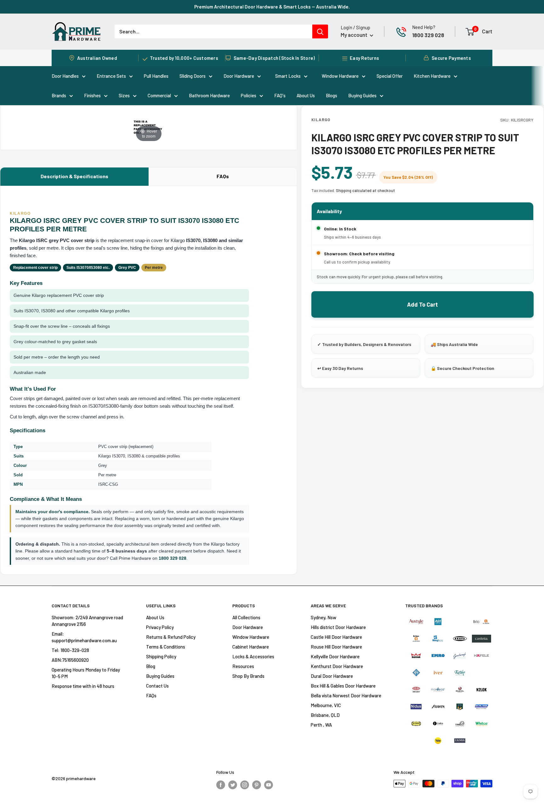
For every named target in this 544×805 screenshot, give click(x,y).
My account (354, 34)
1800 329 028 (428, 35)
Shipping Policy (161, 656)
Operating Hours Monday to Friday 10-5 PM (86, 673)
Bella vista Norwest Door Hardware (346, 695)
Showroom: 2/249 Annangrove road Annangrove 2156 (87, 621)
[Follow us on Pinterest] (256, 784)
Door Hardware (239, 76)
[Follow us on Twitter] (232, 784)
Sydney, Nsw (323, 617)
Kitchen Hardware (432, 76)
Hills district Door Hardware (338, 627)
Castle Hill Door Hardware (336, 637)
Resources (243, 666)
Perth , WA (321, 725)
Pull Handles (156, 76)
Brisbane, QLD (325, 715)
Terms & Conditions (165, 646)
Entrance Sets (111, 76)
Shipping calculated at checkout (365, 190)
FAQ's (280, 95)
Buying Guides (362, 95)
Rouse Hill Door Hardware (336, 646)
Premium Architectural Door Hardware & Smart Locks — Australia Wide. (272, 6)
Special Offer (390, 76)
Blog (150, 666)
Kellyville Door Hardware (335, 656)
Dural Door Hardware (332, 676)
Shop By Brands (248, 676)
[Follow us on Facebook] (220, 784)
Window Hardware (340, 76)
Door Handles (65, 76)
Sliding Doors (192, 76)
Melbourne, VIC (326, 705)
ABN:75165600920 (70, 660)
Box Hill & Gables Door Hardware (343, 686)
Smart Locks (288, 76)
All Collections (246, 617)
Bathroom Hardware (209, 95)
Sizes (124, 95)
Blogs (331, 95)
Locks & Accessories (253, 656)
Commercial (159, 95)
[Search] (320, 31)
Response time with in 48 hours (83, 686)
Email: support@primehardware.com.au (84, 637)
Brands (59, 95)
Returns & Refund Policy (171, 637)
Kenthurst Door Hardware (337, 666)
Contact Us (157, 686)
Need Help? (423, 27)
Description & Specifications (74, 176)
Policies (248, 95)
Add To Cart (422, 304)
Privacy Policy (160, 627)
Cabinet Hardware (250, 646)
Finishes (92, 95)
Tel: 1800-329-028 (70, 650)
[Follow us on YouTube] (268, 784)
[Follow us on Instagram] (244, 784)
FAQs (223, 176)
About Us (306, 95)
